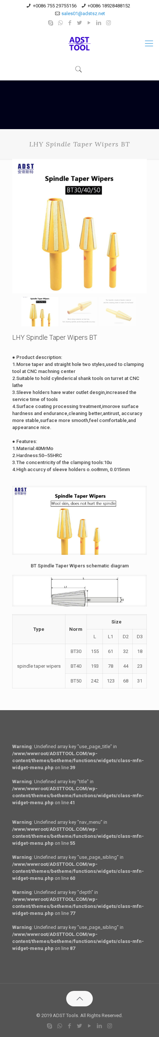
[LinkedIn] (99, 23)
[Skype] (51, 23)
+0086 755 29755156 (55, 5)
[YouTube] (89, 23)
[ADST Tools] (79, 43)
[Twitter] (80, 23)
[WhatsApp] (60, 23)
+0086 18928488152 (109, 5)
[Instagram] (108, 23)
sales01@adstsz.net (83, 13)
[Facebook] (70, 23)
